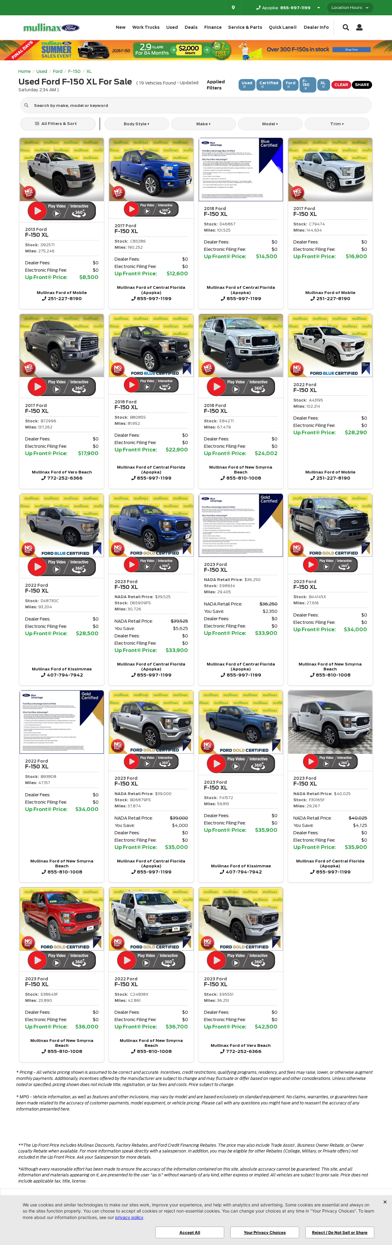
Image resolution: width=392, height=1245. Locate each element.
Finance (213, 27)
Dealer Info (316, 27)
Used (172, 27)
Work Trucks (146, 27)
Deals (191, 27)
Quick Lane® (283, 27)
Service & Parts (245, 27)
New (121, 27)
